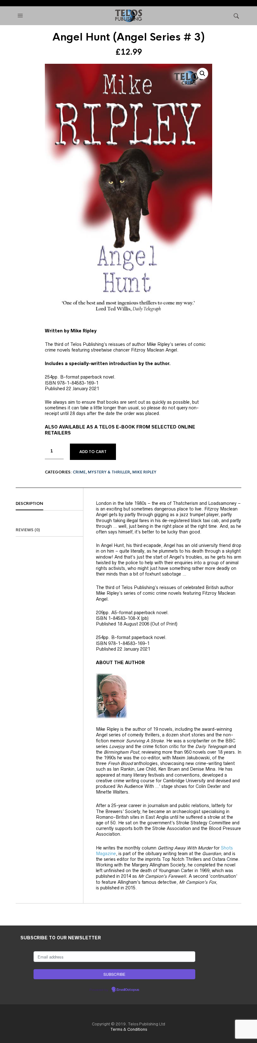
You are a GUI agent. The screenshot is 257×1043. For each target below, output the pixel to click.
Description (29, 503)
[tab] (49, 504)
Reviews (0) (28, 529)
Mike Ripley (144, 472)
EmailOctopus (128, 989)
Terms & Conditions (128, 1029)
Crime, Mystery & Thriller (101, 472)
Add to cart (93, 451)
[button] (21, 15)
